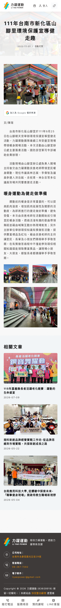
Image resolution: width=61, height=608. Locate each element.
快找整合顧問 (39, 593)
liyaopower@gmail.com (26, 577)
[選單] (54, 6)
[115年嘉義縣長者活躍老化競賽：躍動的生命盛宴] (30, 368)
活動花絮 (39, 46)
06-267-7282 (20, 567)
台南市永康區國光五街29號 (26, 556)
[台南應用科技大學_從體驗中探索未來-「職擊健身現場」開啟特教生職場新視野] (30, 471)
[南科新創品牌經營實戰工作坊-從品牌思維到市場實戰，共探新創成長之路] (30, 419)
